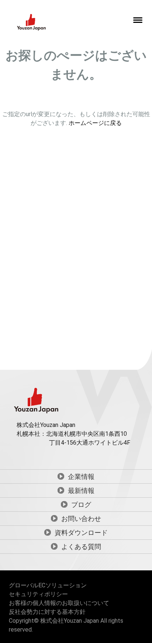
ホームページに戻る (95, 122)
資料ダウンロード (81, 532)
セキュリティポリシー (38, 594)
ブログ (81, 504)
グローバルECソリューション (48, 585)
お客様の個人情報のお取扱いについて (59, 602)
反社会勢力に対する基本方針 (47, 611)
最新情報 (81, 490)
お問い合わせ (81, 518)
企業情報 (81, 476)
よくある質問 (81, 546)
